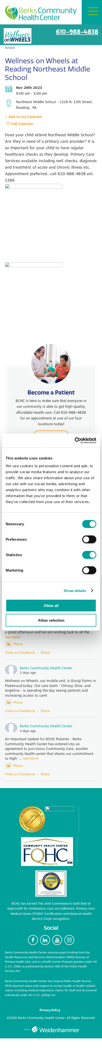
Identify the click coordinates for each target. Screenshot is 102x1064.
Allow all (51, 605)
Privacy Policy (50, 1010)
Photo (18, 644)
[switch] (89, 539)
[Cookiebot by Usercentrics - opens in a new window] (74, 440)
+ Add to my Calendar (23, 117)
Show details (75, 590)
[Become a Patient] (51, 364)
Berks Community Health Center (41, 12)
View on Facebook (20, 652)
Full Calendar (22, 124)
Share (45, 652)
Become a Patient (51, 392)
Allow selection (51, 620)
